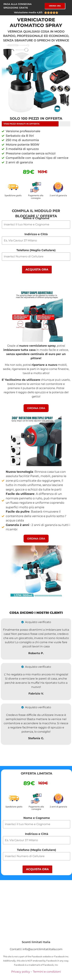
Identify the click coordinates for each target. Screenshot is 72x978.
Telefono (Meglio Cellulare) (36, 250)
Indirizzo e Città (36, 234)
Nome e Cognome (36, 218)
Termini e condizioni (47, 971)
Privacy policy (20, 971)
